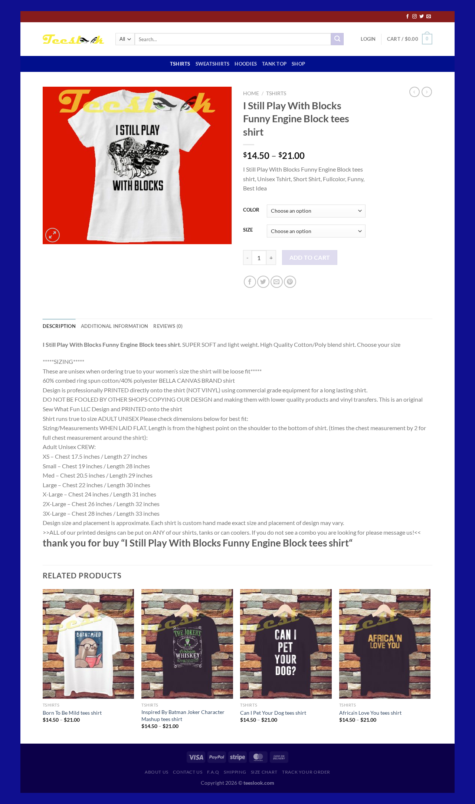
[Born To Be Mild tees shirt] (88, 644)
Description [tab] (59, 326)
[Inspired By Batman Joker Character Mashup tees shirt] (187, 644)
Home (251, 93)
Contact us (187, 772)
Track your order (306, 772)
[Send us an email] (428, 16)
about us (156, 772)
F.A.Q (213, 772)
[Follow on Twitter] (421, 16)
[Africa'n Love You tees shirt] (385, 644)
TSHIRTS (180, 64)
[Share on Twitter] (263, 282)
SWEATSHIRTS (213, 64)
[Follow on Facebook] (407, 16)
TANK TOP (274, 64)
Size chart (264, 772)
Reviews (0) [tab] (168, 326)
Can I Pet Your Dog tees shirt (273, 713)
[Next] (430, 665)
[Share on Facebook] (250, 282)
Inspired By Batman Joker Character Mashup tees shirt (183, 715)
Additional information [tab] (114, 326)
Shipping (235, 772)
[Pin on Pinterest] (290, 282)
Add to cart (309, 257)
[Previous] (43, 665)
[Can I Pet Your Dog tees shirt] (286, 644)
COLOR (251, 210)
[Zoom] (52, 235)
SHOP (298, 64)
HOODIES (246, 64)
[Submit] (337, 39)
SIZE (248, 230)
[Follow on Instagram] (414, 16)
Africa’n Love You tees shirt (370, 713)
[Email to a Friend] (277, 282)
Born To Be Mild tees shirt (72, 713)
